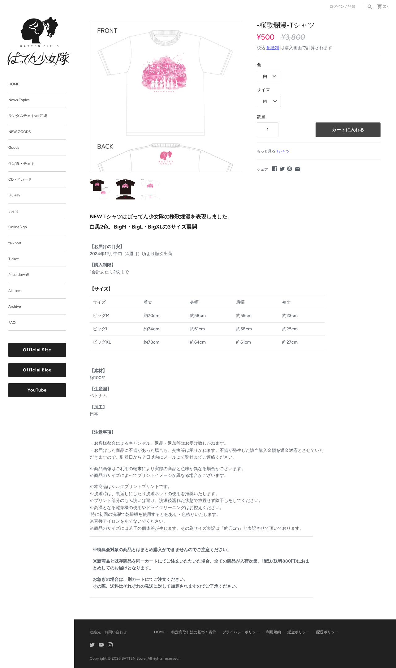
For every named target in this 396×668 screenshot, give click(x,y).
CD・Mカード (20, 179)
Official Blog (37, 370)
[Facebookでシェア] (274, 168)
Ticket (13, 259)
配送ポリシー (327, 632)
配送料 (272, 47)
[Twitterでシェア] (282, 168)
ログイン (336, 6)
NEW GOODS (19, 132)
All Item (14, 291)
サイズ (263, 89)
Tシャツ (283, 151)
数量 (261, 116)
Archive (14, 307)
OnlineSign (17, 227)
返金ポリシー (298, 632)
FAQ (11, 322)
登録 (351, 6)
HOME (13, 84)
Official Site (37, 350)
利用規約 (273, 632)
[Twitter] (92, 645)
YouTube (37, 390)
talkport (15, 243)
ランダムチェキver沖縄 (27, 116)
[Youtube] (101, 645)
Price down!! (18, 275)
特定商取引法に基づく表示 (193, 632)
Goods (13, 148)
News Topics (19, 100)
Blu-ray (14, 195)
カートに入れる (348, 129)
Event (13, 211)
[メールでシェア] (298, 168)
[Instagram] (110, 645)
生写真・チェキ (21, 163)
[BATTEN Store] (39, 41)
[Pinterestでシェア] (289, 168)
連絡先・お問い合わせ (108, 632)
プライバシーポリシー (241, 632)
